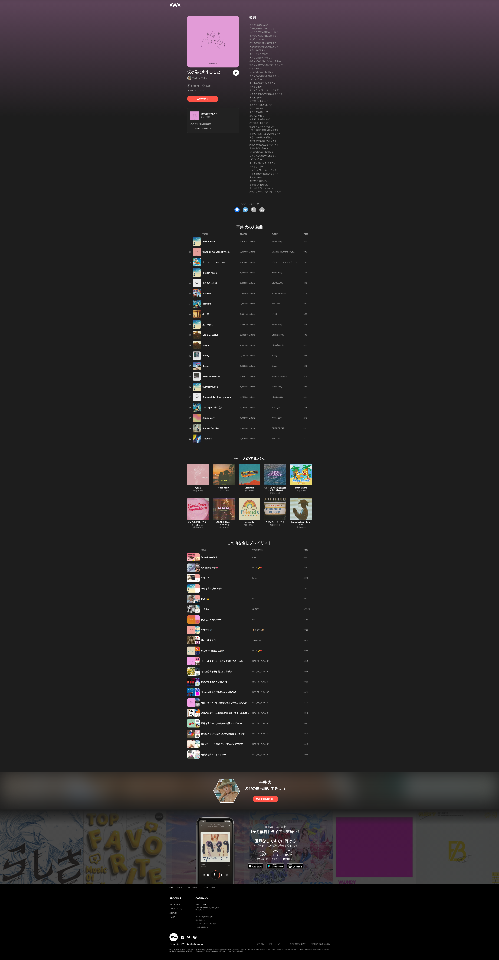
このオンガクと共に (275, 521)
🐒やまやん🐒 (258, 629)
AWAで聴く (202, 98)
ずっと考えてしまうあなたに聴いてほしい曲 (222, 661)
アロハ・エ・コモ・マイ (213, 262)
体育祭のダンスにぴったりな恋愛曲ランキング (223, 733)
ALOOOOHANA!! (279, 293)
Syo (253, 598)
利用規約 (260, 944)
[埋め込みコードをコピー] (262, 209)
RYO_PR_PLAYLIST (260, 661)
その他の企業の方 (201, 927)
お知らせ (173, 912)
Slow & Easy (208, 241)
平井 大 (204, 78)
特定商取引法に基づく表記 (320, 944)
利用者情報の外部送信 (298, 944)
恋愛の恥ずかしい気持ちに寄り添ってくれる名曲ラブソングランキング (234, 712)
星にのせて (207, 324)
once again (223, 487)
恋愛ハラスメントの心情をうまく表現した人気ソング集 (227, 702)
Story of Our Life (210, 428)
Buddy (205, 355)
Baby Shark (301, 487)
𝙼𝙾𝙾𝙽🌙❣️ (257, 567)
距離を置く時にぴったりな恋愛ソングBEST (221, 723)
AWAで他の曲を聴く (265, 798)
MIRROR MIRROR (211, 376)
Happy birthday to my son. (301, 523)
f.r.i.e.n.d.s (249, 521)
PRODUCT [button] (175, 898)
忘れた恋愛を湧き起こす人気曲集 (216, 671)
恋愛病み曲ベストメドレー (213, 754)
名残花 (198, 487)
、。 (254, 588)
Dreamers (249, 487)
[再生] (236, 73)
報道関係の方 (200, 920)
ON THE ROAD (278, 428)
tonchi (254, 578)
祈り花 (205, 314)
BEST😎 (205, 598)
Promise (206, 293)
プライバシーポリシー (277, 944)
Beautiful (206, 303)
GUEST (255, 609)
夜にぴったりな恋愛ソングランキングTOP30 (222, 744)
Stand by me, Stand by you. (215, 251)
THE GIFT (207, 438)
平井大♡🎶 (206, 629)
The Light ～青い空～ (212, 407)
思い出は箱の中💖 (209, 567)
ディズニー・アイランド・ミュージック (288, 262)
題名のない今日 (209, 282)
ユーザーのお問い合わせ (204, 916)
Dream (205, 365)
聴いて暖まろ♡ (208, 640)
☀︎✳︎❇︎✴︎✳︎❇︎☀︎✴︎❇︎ (209, 557)
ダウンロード (174, 904)
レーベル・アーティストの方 (205, 924)
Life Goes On (277, 283)
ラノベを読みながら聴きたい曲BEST (218, 692)
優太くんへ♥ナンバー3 (211, 619)
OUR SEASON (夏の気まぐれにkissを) (275, 489)
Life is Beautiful (210, 334)
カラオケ (205, 609)
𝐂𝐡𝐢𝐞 (254, 557)
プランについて (175, 908)
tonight (205, 345)
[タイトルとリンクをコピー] (253, 209)
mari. (254, 619)
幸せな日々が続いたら (211, 588)
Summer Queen (210, 386)
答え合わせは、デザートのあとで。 (198, 523)
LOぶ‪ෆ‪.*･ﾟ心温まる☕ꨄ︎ (212, 650)
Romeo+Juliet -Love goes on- (216, 397)
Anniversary (208, 417)
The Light (276, 303)
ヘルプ (172, 916)
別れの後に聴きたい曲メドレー (215, 681)
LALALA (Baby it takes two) (223, 523)
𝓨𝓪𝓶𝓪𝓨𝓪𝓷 (256, 640)
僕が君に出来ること (210, 113)
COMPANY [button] (201, 898)
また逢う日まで (209, 272)
